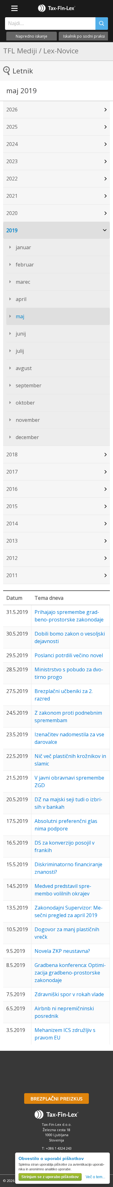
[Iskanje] (101, 23)
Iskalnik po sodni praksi (84, 36)
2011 (12, 575)
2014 (12, 523)
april (21, 299)
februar (25, 264)
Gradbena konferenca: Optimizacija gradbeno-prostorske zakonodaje (70, 973)
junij (21, 333)
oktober (25, 402)
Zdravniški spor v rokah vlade (69, 994)
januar (23, 247)
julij (20, 350)
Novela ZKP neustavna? (62, 951)
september (28, 385)
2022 (12, 178)
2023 (12, 161)
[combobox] (48, 23)
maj (20, 316)
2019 (12, 230)
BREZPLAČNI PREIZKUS (56, 1098)
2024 (12, 144)
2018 (12, 454)
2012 (12, 558)
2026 (12, 109)
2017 (12, 471)
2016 (12, 489)
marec (23, 281)
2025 (12, 126)
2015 (12, 506)
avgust (24, 368)
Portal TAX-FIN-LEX (56, 8)
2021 (12, 195)
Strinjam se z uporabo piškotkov (50, 1177)
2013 (12, 540)
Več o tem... (95, 1177)
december (27, 437)
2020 (12, 213)
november (28, 419)
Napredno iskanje (31, 36)
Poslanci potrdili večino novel (69, 655)
